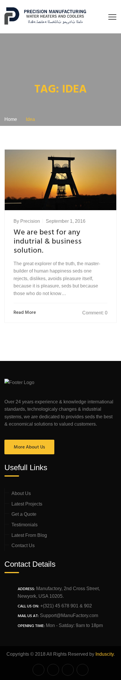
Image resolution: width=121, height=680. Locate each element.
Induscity (104, 654)
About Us (21, 493)
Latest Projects (26, 503)
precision (30, 221)
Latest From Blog (29, 535)
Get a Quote (23, 514)
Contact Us (23, 545)
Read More (25, 312)
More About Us (29, 447)
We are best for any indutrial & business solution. (48, 242)
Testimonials (24, 524)
